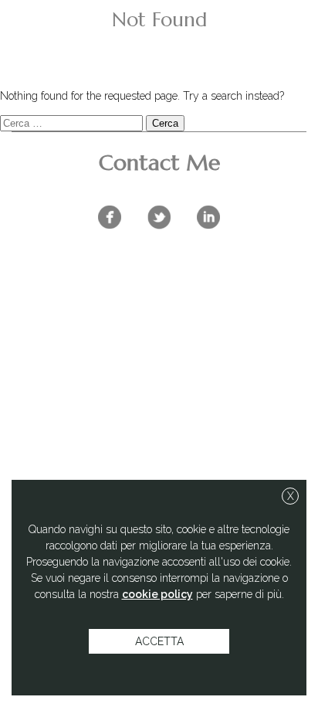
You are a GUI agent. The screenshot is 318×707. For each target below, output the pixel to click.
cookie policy (157, 594)
